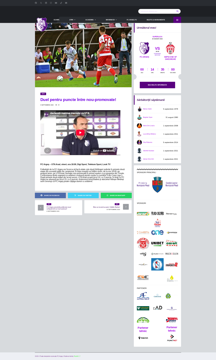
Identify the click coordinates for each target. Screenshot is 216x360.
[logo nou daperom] (172, 233)
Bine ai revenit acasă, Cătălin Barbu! (106, 207)
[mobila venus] (143, 254)
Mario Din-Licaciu (149, 126)
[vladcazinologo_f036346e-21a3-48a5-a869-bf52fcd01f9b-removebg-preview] (157, 214)
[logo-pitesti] (157, 184)
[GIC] (143, 277)
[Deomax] (172, 277)
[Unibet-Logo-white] (157, 244)
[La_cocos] (157, 223)
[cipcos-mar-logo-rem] (143, 244)
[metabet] (172, 214)
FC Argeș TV (132, 20)
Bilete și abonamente (156, 20)
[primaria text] (143, 184)
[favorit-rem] (172, 264)
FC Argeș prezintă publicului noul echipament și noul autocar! (59, 208)
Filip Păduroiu (147, 142)
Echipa (56, 20)
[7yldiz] (157, 254)
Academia (89, 20)
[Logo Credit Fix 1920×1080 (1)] (143, 232)
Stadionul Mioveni (157, 54)
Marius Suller (147, 109)
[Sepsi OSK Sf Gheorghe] (170, 48)
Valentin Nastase (148, 151)
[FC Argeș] (144, 48)
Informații (110, 20)
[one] (157, 232)
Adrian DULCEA (148, 159)
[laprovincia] (143, 308)
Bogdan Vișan (147, 117)
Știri (71, 20)
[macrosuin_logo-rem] (172, 254)
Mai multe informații (157, 85)
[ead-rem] (157, 308)
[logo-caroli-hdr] (172, 244)
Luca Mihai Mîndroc (149, 134)
